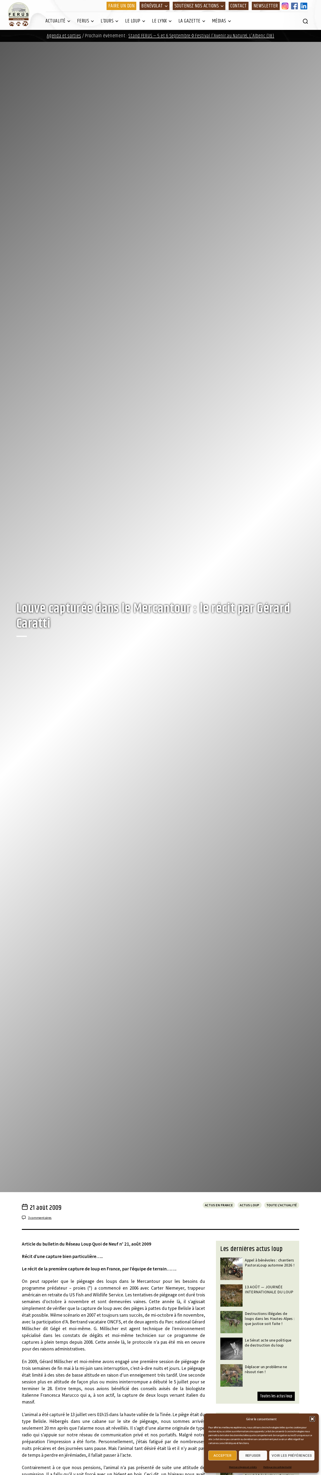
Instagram (286, 6)
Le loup (132, 21)
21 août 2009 (46, 1208)
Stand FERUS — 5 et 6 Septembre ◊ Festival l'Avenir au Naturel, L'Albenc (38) (201, 36)
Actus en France (219, 1205)
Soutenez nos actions (196, 6)
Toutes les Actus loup (276, 1396)
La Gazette (189, 21)
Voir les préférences (292, 1455)
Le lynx (159, 21)
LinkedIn (304, 6)
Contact (238, 6)
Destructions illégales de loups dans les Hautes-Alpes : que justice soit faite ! (270, 1318)
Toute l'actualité (281, 1205)
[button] (312, 1419)
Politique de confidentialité (277, 1467)
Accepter (222, 1455)
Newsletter (266, 6)
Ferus (83, 21)
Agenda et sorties (64, 36)
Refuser (253, 1455)
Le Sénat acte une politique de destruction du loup (268, 1343)
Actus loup (249, 1205)
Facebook (295, 6)
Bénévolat (152, 6)
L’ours (107, 21)
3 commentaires (40, 1217)
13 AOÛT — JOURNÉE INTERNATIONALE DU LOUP (269, 1289)
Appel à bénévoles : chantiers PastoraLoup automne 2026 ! (270, 1263)
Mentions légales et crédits (243, 1467)
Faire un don (121, 6)
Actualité (55, 21)
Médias (219, 21)
